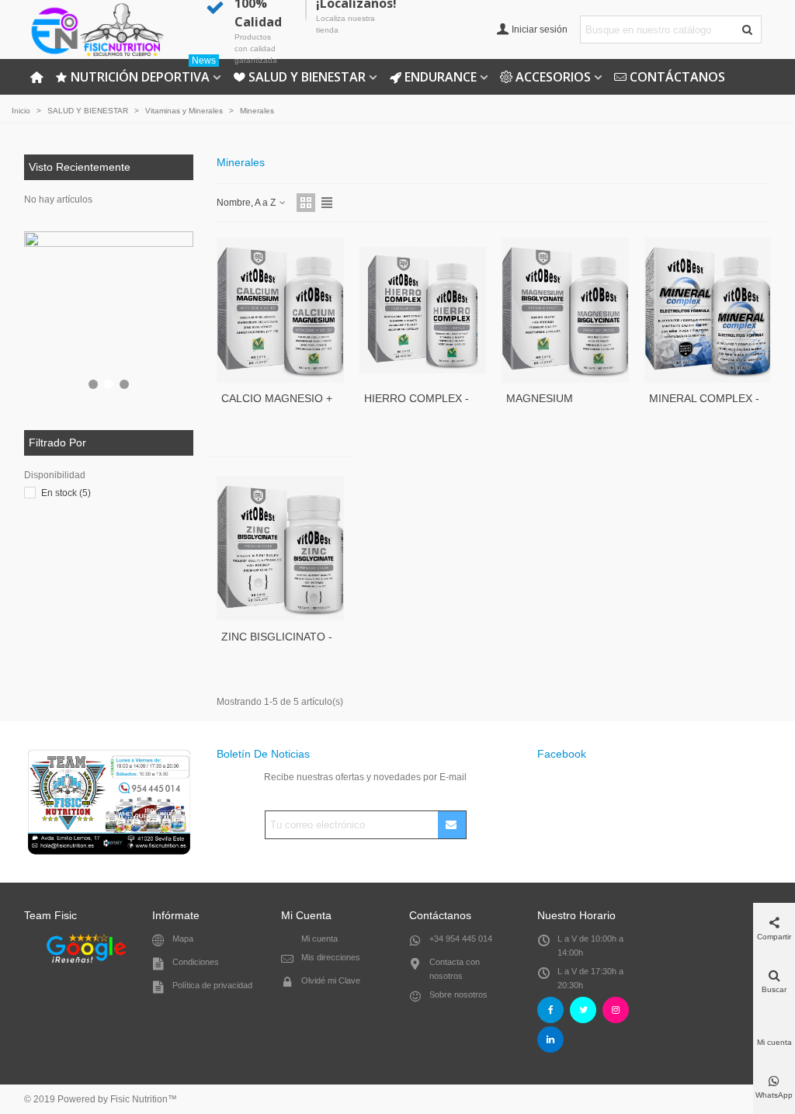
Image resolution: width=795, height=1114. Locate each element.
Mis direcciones (330, 957)
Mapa (182, 938)
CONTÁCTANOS (677, 76)
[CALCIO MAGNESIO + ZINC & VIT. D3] (280, 310)
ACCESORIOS (553, 76)
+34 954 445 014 (460, 938)
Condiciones (195, 962)
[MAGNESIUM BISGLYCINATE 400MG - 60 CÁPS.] (565, 310)
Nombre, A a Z (247, 202)
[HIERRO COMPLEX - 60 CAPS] (423, 310)
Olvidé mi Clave (330, 980)
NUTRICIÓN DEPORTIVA (143, 72)
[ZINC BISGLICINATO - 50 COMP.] (280, 548)
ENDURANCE (440, 76)
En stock (66, 493)
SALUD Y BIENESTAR (307, 76)
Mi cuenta (319, 938)
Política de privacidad (212, 985)
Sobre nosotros (458, 994)
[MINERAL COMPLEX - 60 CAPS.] (708, 310)
